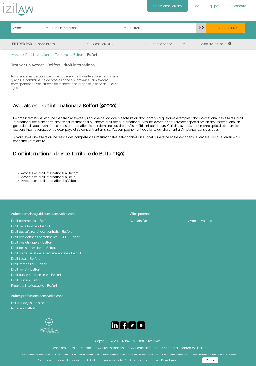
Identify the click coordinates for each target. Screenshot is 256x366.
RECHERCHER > (225, 28)
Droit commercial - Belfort (30, 221)
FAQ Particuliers (139, 348)
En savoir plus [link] (168, 360)
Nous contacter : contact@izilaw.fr (180, 348)
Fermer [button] (210, 360)
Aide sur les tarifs (213, 44)
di (12, 28)
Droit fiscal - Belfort (25, 259)
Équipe (213, 6)
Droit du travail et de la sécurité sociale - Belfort (46, 253)
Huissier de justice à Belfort (31, 303)
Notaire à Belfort (23, 308)
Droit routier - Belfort (26, 280)
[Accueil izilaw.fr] (18, 17)
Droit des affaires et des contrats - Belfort (41, 232)
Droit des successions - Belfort (33, 248)
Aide (195, 6)
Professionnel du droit (167, 6)
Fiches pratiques (63, 348)
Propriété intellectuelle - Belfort (34, 286)
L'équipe (85, 348)
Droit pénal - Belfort (25, 269)
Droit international (38, 55)
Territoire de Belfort (69, 55)
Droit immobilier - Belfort (29, 264)
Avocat (16, 55)
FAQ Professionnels (109, 348)
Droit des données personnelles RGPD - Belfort (46, 237)
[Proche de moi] (201, 28)
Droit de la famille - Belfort (30, 226)
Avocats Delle (140, 221)
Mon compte (236, 6)
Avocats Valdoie (200, 221)
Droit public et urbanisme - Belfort (36, 275)
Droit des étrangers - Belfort (31, 242)
